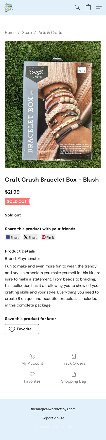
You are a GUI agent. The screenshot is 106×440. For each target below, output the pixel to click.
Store (27, 32)
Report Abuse (53, 418)
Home (10, 32)
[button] (8, 7)
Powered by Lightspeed (53, 427)
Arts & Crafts (50, 32)
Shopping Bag (73, 381)
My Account (32, 363)
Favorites (32, 381)
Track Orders (73, 363)
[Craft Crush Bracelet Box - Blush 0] (53, 104)
